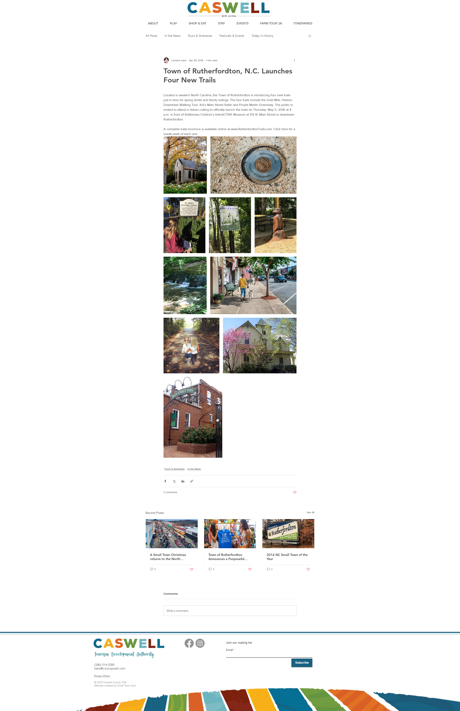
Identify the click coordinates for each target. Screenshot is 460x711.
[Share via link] (191, 481)
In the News (173, 36)
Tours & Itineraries (200, 36)
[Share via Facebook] (165, 481)
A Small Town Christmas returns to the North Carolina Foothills (168, 557)
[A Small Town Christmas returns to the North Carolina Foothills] (172, 533)
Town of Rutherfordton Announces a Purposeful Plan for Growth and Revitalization (226, 557)
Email (229, 650)
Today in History (262, 36)
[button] (310, 35)
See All (310, 512)
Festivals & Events (231, 36)
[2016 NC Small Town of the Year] (288, 533)
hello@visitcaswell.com (109, 668)
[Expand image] (185, 165)
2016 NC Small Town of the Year (287, 557)
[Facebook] (189, 643)
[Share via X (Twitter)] (174, 481)
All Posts (151, 36)
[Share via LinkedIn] (183, 481)
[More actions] (294, 60)
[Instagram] (200, 643)
